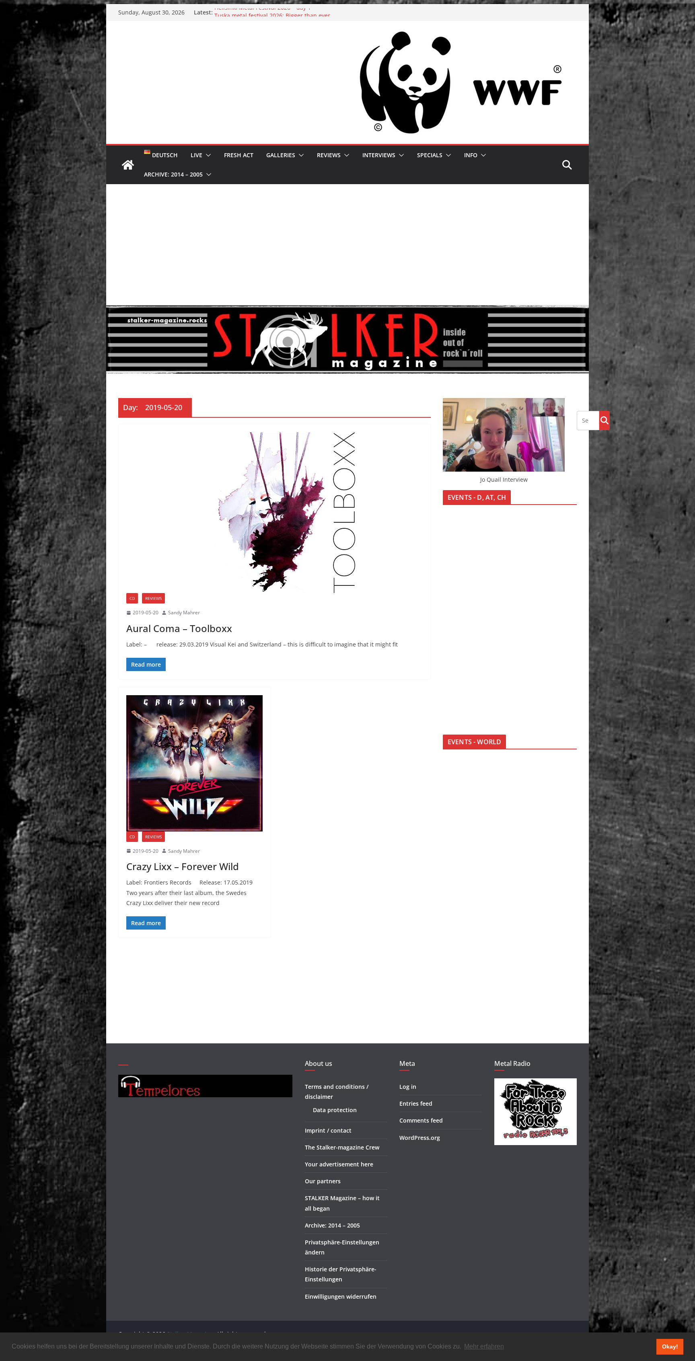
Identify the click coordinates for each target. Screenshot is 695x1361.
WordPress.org (419, 1137)
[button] (206, 155)
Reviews (329, 155)
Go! (604, 420)
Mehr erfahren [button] (484, 1346)
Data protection (335, 1110)
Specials (429, 155)
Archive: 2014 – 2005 (173, 174)
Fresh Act (238, 155)
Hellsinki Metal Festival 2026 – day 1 (262, 12)
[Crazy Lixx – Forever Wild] (194, 763)
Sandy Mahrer (184, 612)
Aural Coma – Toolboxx (179, 628)
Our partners (323, 1181)
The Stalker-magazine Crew (342, 1147)
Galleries (280, 155)
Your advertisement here (339, 1164)
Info (470, 155)
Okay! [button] (670, 1346)
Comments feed (421, 1120)
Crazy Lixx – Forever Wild (182, 866)
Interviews (378, 155)
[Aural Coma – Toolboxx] (274, 512)
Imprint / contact (328, 1130)
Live (196, 155)
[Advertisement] (347, 244)
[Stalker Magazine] (128, 164)
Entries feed (415, 1103)
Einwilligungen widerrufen (340, 1296)
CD (132, 598)
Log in (407, 1086)
